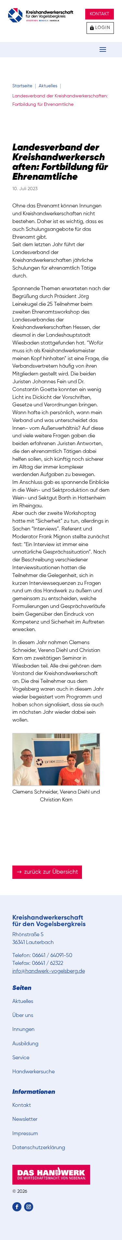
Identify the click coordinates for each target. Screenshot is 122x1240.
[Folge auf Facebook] (16, 1206)
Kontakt (99, 14)
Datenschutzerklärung (38, 1147)
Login (103, 28)
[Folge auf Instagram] (28, 1206)
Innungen (23, 1029)
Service (20, 1058)
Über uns (22, 1015)
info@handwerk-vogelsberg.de (48, 971)
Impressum (25, 1133)
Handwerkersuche (33, 1072)
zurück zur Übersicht (51, 872)
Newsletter (24, 1119)
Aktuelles (22, 1001)
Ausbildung (25, 1044)
